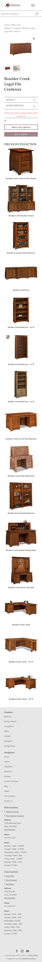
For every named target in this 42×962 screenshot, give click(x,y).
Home (6, 25)
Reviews (7, 776)
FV (5, 120)
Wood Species (15, 105)
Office (13, 25)
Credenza (17, 28)
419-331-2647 (9, 838)
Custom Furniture (11, 781)
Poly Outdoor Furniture (15, 816)
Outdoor (7, 736)
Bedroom (8, 716)
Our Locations (9, 796)
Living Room (9, 726)
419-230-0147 (9, 906)
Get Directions (9, 829)
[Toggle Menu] (33, 5)
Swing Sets (8, 741)
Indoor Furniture (12, 812)
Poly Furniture (11, 880)
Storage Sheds (9, 746)
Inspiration (8, 766)
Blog (6, 786)
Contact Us (8, 801)
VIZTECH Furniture (29, 959)
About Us (7, 771)
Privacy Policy (33, 955)
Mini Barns (10, 884)
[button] (34, 39)
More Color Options (21, 127)
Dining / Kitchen (10, 721)
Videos (6, 761)
